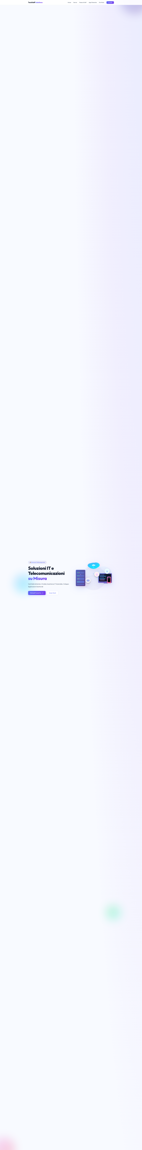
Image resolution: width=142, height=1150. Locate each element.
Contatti (110, 2)
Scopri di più (52, 593)
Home (69, 2)
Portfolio (101, 2)
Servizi (75, 2)
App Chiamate (93, 2)
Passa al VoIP (82, 2)
